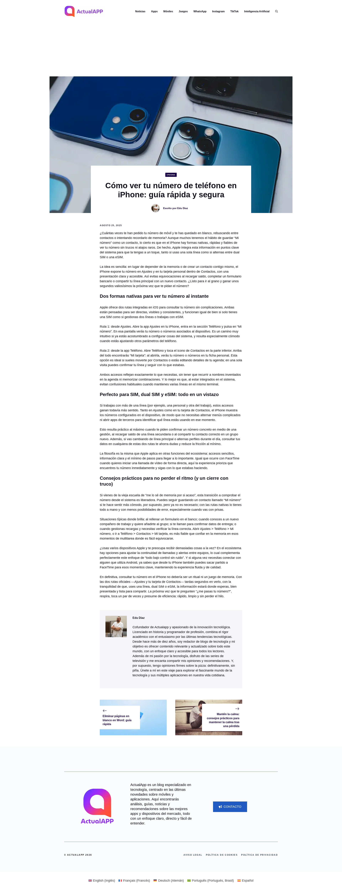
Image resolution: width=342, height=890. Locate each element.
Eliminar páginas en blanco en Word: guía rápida (117, 720)
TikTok (234, 11)
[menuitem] (102, 880)
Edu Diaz (182, 208)
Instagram (218, 11)
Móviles (168, 11)
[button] (275, 11)
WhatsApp (199, 11)
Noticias (140, 11)
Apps (154, 11)
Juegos (183, 11)
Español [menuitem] (247, 880)
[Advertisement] (171, 50)
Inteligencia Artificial (257, 11)
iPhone (171, 175)
